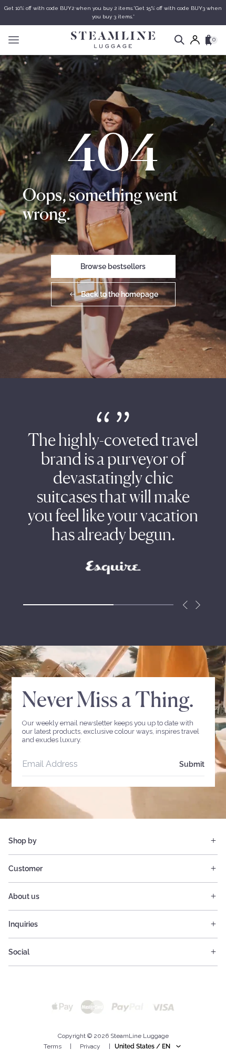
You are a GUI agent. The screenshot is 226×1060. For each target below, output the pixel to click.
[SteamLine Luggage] (113, 39)
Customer (25, 868)
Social (18, 952)
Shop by (22, 841)
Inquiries (23, 924)
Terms (52, 1046)
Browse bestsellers (113, 266)
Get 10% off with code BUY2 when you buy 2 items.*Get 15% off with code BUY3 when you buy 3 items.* (113, 12)
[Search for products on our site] (179, 40)
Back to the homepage (119, 294)
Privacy (90, 1046)
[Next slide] (197, 604)
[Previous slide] (185, 604)
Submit (191, 764)
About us (23, 896)
